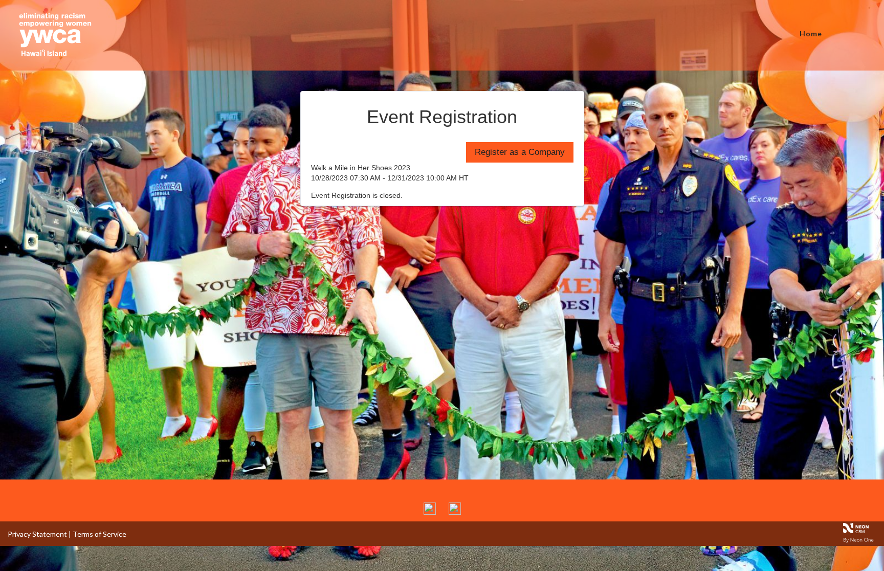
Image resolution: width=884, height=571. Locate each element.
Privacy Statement (37, 534)
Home (811, 33)
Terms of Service (99, 534)
